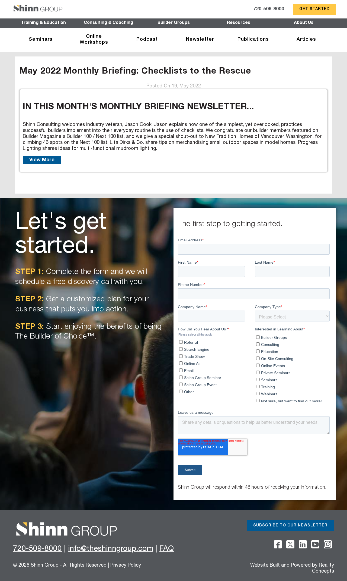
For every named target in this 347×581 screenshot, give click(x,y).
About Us (303, 23)
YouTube (315, 544)
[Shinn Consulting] (38, 9)
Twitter (290, 544)
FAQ (166, 549)
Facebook (278, 544)
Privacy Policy (125, 565)
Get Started (314, 9)
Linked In (303, 544)
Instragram (328, 544)
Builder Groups (174, 23)
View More (41, 160)
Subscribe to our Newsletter (290, 526)
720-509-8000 (268, 9)
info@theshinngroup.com (110, 549)
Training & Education (43, 23)
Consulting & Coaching (108, 23)
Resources (238, 23)
